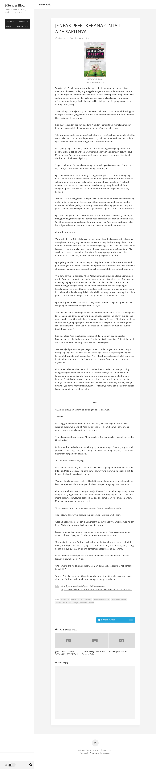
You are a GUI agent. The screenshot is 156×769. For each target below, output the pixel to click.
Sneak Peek (44, 4)
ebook (73, 599)
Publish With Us (22, 26)
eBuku (80, 599)
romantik (83, 603)
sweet (91, 603)
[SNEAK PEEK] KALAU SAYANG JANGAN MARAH (66, 653)
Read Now (22, 22)
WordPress (94, 753)
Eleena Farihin (83, 38)
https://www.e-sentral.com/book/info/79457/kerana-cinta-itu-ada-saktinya (96, 589)
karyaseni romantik (118, 599)
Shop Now (9, 22)
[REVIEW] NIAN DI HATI (118, 651)
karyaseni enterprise (101, 599)
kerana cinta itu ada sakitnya (67, 603)
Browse (8, 26)
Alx (108, 753)
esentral (88, 599)
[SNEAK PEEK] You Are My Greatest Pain (93, 653)
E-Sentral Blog (14, 5)
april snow (65, 599)
